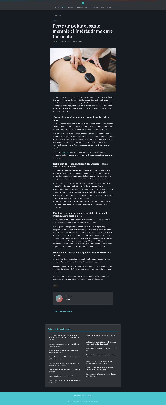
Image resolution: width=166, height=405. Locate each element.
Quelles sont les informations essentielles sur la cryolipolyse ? (101, 375)
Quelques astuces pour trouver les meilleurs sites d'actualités (64, 345)
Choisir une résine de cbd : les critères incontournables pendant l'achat (99, 362)
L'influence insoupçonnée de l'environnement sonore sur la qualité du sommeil (101, 343)
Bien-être (70, 7)
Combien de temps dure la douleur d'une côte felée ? (101, 337)
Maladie (87, 7)
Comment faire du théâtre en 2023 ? (61, 376)
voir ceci (66, 152)
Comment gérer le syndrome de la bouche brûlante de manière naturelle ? (100, 369)
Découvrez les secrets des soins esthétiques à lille (101, 356)
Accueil (57, 7)
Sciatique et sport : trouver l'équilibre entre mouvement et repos (63, 351)
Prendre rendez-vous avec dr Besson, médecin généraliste (64, 381)
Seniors (108, 7)
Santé (102, 7)
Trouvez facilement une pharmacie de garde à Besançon (64, 371)
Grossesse (79, 7)
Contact (89, 395)
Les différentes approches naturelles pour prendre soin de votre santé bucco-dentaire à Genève (64, 338)
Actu (63, 7)
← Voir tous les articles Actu (62, 311)
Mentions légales (79, 395)
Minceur (95, 7)
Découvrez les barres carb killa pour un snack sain (101, 349)
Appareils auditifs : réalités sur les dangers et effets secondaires (64, 358)
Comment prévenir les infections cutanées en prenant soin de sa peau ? (64, 364)
